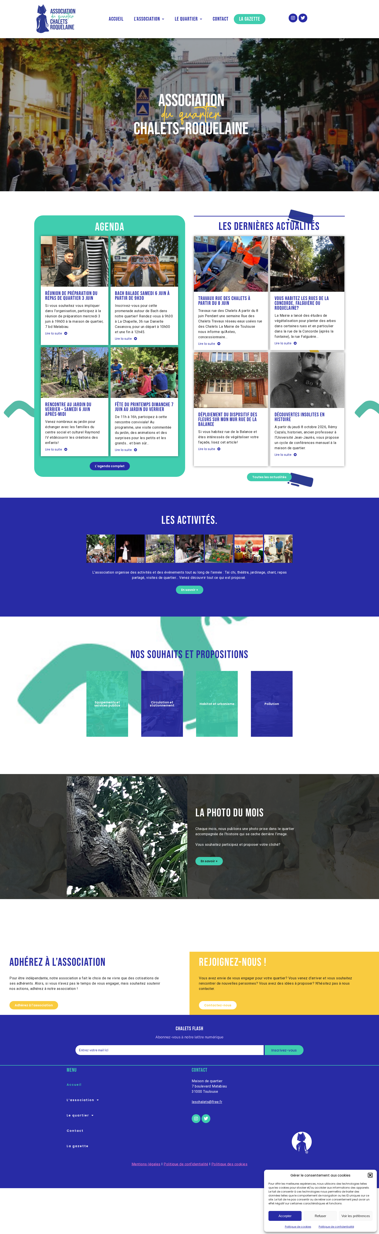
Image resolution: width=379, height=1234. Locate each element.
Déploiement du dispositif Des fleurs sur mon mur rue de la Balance (227, 419)
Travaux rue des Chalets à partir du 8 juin (224, 301)
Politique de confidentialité (336, 1227)
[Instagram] (293, 18)
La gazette (249, 19)
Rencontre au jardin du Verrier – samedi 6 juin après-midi (68, 409)
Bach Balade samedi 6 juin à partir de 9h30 (142, 296)
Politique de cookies (298, 1227)
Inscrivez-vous (284, 1050)
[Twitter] (303, 18)
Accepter (285, 1216)
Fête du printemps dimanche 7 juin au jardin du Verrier (144, 407)
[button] (370, 1175)
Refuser (320, 1216)
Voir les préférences (355, 1216)
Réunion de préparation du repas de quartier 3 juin (71, 296)
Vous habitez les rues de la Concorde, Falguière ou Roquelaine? (302, 303)
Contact (221, 19)
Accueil (116, 19)
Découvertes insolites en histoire (300, 417)
